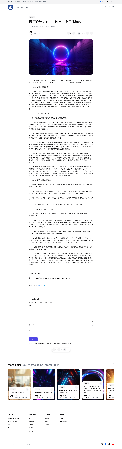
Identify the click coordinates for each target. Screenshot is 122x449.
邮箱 (30, 331)
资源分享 (13, 389)
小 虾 (35, 32)
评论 (30, 305)
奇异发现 (38, 389)
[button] (113, 2)
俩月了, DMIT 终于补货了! (17, 392)
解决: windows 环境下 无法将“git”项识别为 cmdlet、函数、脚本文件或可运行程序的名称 (93, 389)
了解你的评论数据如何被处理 (62, 344)
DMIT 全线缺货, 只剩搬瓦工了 (43, 392)
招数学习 (32, 17)
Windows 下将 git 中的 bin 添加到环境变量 (68, 391)
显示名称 (32, 324)
